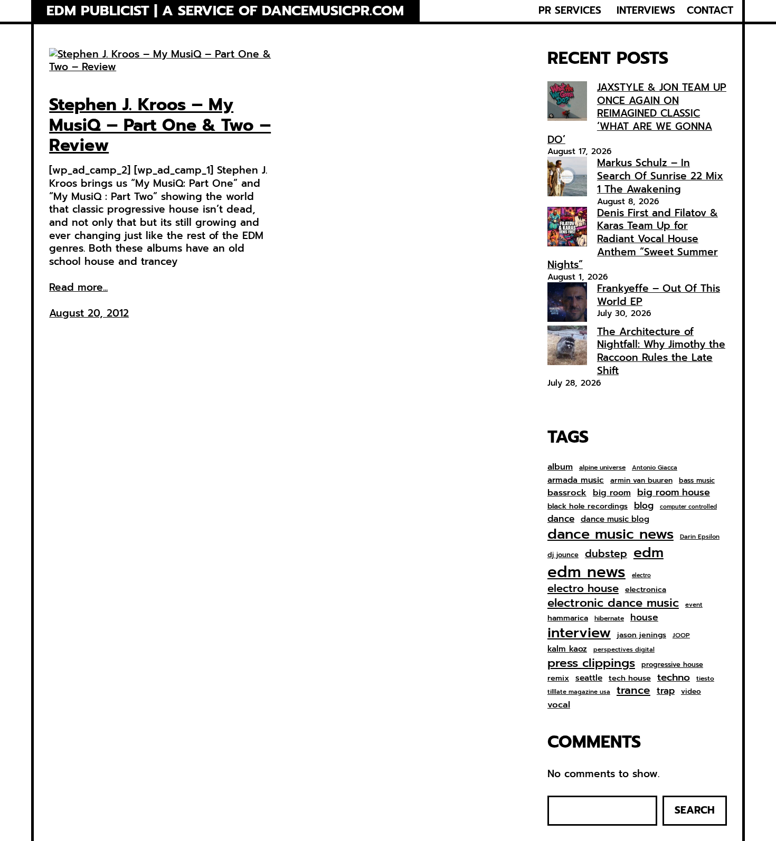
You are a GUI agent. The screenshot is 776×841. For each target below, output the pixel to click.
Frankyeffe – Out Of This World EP (658, 295)
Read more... (78, 287)
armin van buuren (641, 480)
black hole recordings (587, 506)
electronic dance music (613, 603)
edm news (586, 572)
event (694, 605)
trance (633, 691)
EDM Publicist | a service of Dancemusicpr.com (225, 10)
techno (673, 677)
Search (695, 810)
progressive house (672, 665)
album (560, 466)
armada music (575, 480)
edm (648, 552)
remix (558, 678)
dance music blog (615, 519)
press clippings (591, 663)
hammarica (567, 618)
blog (644, 506)
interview (579, 633)
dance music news (610, 534)
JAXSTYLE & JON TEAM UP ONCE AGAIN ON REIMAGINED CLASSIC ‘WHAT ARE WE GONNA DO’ (636, 113)
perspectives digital (624, 650)
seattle (588, 678)
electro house (583, 589)
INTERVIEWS (646, 10)
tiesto (705, 679)
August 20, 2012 (89, 313)
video (691, 691)
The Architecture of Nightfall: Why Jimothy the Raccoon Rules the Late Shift (661, 351)
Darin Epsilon (700, 537)
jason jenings (641, 635)
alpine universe (602, 468)
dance (560, 518)
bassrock (566, 493)
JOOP (681, 636)
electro (641, 575)
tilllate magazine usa (578, 692)
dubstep (606, 553)
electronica (645, 590)
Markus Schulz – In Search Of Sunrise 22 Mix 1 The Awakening (660, 175)
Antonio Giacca (654, 468)
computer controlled (688, 507)
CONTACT (710, 10)
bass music (697, 480)
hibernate (609, 619)
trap (666, 690)
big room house (673, 492)
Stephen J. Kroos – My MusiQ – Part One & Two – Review (160, 125)
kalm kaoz (567, 649)
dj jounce (563, 555)
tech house (630, 678)
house (644, 617)
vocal (558, 705)
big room (612, 493)
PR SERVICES (569, 10)
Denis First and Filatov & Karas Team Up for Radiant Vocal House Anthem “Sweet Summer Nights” (632, 239)
